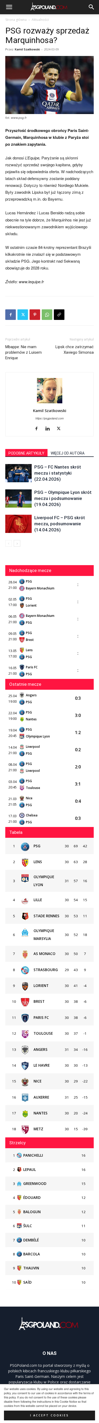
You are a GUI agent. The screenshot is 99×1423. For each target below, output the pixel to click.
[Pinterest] (35, 314)
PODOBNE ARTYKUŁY (26, 453)
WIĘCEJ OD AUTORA (67, 453)
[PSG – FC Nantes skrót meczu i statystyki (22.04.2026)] (18, 473)
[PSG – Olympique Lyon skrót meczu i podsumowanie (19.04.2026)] (18, 498)
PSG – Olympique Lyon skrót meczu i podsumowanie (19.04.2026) (63, 498)
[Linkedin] (49, 429)
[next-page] (17, 543)
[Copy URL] (59, 314)
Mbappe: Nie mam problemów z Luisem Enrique (23, 352)
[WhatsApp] (47, 314)
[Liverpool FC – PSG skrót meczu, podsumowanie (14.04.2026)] (18, 524)
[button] (91, 7)
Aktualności (40, 19)
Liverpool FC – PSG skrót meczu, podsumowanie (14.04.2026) (59, 523)
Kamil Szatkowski (27, 49)
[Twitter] (22, 314)
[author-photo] (49, 403)
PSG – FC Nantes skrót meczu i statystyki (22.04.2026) (57, 473)
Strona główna (16, 19)
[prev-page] (8, 543)
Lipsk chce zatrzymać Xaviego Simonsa (74, 349)
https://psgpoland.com (49, 418)
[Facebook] (10, 314)
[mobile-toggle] (9, 7)
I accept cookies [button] (49, 1415)
